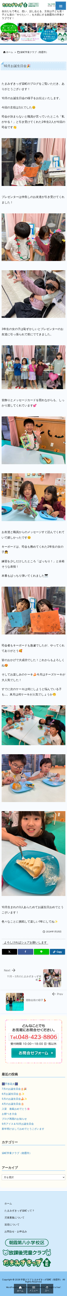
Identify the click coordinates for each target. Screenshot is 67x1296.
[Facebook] (25, 952)
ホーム (9, 52)
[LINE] (41, 952)
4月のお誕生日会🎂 (13, 1103)
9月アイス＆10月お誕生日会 (18, 1123)
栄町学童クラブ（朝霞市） (34, 52)
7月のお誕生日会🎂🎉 (14, 1088)
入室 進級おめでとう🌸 (16, 1108)
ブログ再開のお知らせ (14, 1118)
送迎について (11, 1224)
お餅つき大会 (9, 1113)
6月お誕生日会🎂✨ (13, 1093)
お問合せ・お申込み (15, 1231)
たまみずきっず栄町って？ (19, 1210)
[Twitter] (9, 952)
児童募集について (14, 1217)
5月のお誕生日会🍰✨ (14, 1098)
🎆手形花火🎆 (10, 1083)
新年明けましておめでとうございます (23, 1128)
